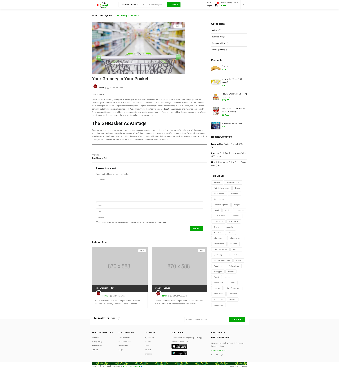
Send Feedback (125, 337)
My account (149, 337)
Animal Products (233, 182)
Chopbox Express (221, 205)
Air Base (215, 30)
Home (94, 15)
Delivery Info (123, 346)
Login (209, 6)
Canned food (219, 199)
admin (101, 88)
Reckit (216, 277)
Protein (231, 272)
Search (175, 5)
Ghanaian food (236, 238)
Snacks (217, 288)
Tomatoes (233, 294)
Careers (95, 350)
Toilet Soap (218, 294)
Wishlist (148, 342)
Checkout (148, 354)
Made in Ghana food (222, 260)
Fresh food (218, 221)
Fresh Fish (236, 216)
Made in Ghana (234, 255)
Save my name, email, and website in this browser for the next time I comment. (132, 222)
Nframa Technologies (131, 366)
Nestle (238, 260)
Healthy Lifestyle (220, 249)
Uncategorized (106, 15)
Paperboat (218, 266)
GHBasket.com (232, 367)
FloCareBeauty (219, 216)
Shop (147, 346)
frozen (216, 227)
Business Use (217, 37)
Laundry (236, 249)
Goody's (233, 244)
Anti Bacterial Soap (221, 188)
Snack (232, 283)
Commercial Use (218, 43)
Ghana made (219, 244)
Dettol (216, 210)
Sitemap (244, 367)
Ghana (230, 232)
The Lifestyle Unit (233, 288)
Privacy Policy (97, 342)
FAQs (121, 350)
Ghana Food (219, 238)
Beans (237, 188)
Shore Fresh (218, 283)
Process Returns (125, 342)
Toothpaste (218, 299)
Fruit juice (217, 232)
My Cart (148, 350)
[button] (229, 4)
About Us (95, 337)
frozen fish (230, 227)
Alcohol (217, 182)
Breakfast (234, 194)
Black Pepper (219, 194)
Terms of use (97, 346)
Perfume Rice (234, 266)
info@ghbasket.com (219, 350)
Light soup (218, 255)
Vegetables (218, 305)
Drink (227, 210)
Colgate (237, 205)
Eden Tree (240, 210)
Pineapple (218, 272)
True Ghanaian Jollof (104, 288)
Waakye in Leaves (162, 288)
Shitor (228, 277)
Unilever (232, 299)
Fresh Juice (233, 221)
